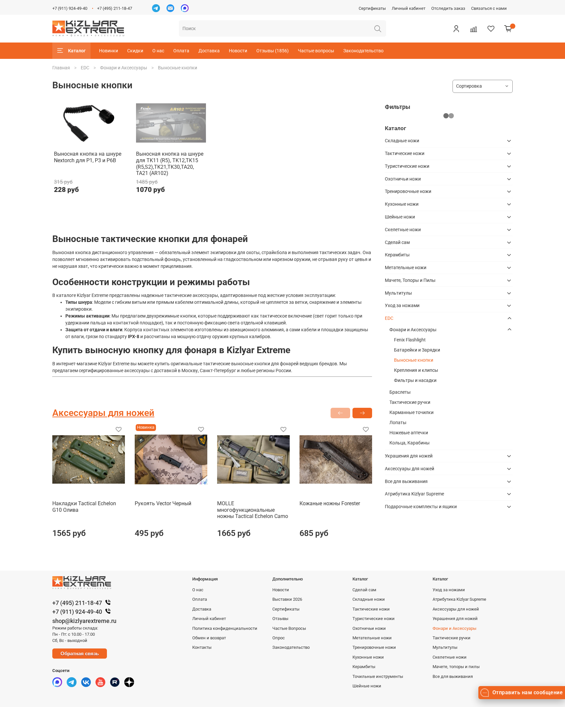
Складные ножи (402, 140)
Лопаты (397, 422)
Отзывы (280, 618)
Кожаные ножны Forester (330, 503)
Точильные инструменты (377, 676)
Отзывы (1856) (272, 50)
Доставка (209, 50)
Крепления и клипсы (416, 370)
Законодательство (363, 50)
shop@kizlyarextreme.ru (84, 620)
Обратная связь (79, 653)
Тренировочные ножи (408, 191)
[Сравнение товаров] (473, 28)
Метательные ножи (405, 267)
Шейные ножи (400, 216)
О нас (158, 50)
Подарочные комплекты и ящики (421, 506)
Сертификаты (372, 8)
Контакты (202, 647)
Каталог (77, 50)
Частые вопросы (316, 50)
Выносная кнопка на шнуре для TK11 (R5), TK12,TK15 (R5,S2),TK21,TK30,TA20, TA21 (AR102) (169, 163)
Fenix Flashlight (410, 339)
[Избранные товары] (490, 28)
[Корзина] (508, 28)
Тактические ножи (404, 153)
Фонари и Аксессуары (123, 67)
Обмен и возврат (209, 637)
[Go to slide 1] (89, 142)
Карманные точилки (411, 412)
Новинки (108, 50)
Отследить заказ (448, 8)
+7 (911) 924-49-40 (69, 8)
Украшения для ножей (409, 455)
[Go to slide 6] (189, 142)
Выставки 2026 (287, 599)
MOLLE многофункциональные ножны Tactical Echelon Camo (252, 509)
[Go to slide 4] (171, 142)
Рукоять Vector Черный (163, 503)
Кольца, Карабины (409, 442)
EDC (85, 67)
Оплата (181, 50)
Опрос (278, 637)
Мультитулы (398, 293)
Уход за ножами (402, 305)
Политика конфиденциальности (224, 628)
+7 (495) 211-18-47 (114, 8)
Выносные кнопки (413, 360)
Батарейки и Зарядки (417, 350)
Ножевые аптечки (408, 432)
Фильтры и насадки (415, 380)
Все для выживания (406, 481)
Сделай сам (397, 242)
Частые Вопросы (289, 628)
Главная (61, 67)
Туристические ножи (407, 166)
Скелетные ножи (403, 229)
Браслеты (400, 392)
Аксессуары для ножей (409, 468)
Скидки (135, 50)
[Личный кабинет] (456, 28)
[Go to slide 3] (162, 142)
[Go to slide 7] (199, 142)
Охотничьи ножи (403, 178)
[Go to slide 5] (180, 142)
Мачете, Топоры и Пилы (410, 280)
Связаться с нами (489, 8)
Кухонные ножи (402, 204)
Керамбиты (397, 254)
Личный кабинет (408, 8)
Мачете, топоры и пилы (456, 666)
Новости (238, 50)
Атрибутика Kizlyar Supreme (414, 493)
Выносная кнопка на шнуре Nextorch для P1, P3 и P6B (87, 157)
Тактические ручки (409, 402)
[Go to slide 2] (152, 142)
